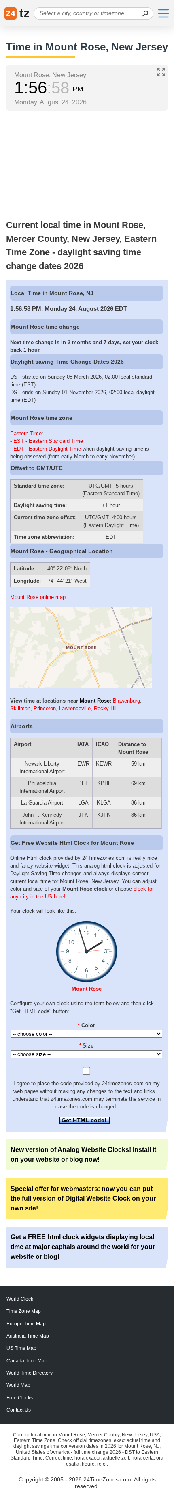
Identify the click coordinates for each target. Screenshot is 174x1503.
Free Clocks (19, 1398)
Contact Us (18, 1410)
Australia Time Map (27, 1336)
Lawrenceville (75, 708)
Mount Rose (95, 701)
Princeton (45, 708)
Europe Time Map (26, 1324)
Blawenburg (126, 701)
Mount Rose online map (38, 597)
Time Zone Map (23, 1311)
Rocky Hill (106, 708)
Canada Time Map (26, 1361)
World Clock (19, 1299)
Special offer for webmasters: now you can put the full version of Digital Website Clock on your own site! (83, 1198)
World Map (18, 1385)
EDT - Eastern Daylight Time (47, 449)
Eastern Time (26, 433)
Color (86, 1025)
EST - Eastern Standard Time (48, 441)
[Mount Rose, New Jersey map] (81, 686)
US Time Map (21, 1348)
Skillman (20, 708)
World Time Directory (29, 1373)
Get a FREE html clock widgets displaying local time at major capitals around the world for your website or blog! (83, 1247)
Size (86, 1046)
